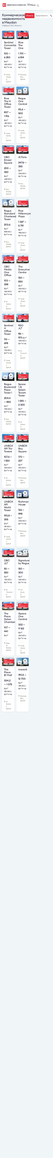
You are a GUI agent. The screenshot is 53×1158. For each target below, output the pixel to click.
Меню (32, 5)
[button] (4, 377)
